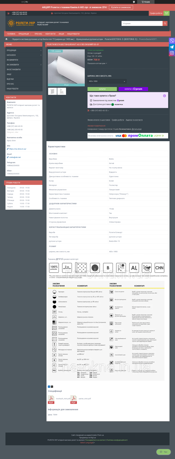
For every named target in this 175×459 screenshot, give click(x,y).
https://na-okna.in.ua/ (17, 149)
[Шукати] (165, 23)
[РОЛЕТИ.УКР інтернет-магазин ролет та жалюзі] (21, 23)
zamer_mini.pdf (85, 399)
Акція (61, 34)
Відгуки (10, 79)
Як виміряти (12, 60)
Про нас (38, 34)
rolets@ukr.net (15, 157)
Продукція (24, 34)
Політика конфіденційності (117, 440)
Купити (102, 89)
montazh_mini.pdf (63, 399)
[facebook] (49, 387)
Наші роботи (73, 34)
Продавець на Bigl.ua (87, 438)
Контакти (50, 34)
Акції (9, 74)
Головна (11, 34)
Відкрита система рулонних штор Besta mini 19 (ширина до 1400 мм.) (43, 39)
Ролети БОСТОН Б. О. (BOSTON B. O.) (121, 39)
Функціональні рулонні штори (89, 39)
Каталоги (11, 55)
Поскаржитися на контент (95, 440)
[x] (52, 387)
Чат (165, 452)
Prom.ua (100, 435)
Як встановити (14, 69)
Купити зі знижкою (121, 7)
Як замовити (13, 65)
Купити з (129, 89)
